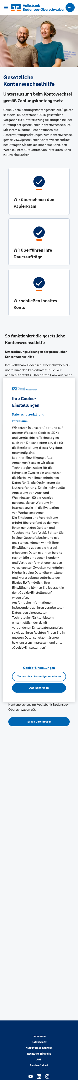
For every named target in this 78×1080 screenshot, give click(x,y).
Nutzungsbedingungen (39, 1048)
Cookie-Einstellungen (39, 668)
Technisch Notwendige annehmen (39, 676)
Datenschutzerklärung (28, 414)
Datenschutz (39, 1042)
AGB (39, 1059)
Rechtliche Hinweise (39, 1053)
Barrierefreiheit (39, 1065)
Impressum (39, 1036)
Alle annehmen (39, 688)
